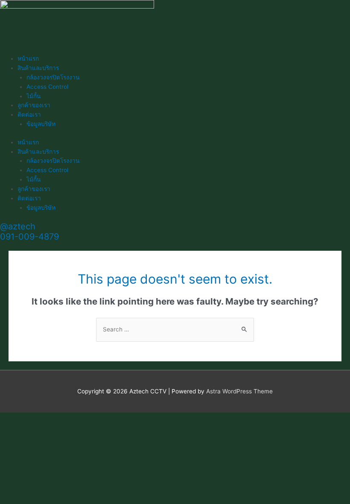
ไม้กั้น (33, 96)
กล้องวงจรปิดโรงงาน (52, 77)
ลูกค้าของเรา (34, 105)
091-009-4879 (29, 236)
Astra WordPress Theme (239, 391)
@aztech (17, 226)
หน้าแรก (28, 58)
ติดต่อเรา (29, 114)
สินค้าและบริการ (38, 67)
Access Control (47, 86)
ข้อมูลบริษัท (40, 123)
